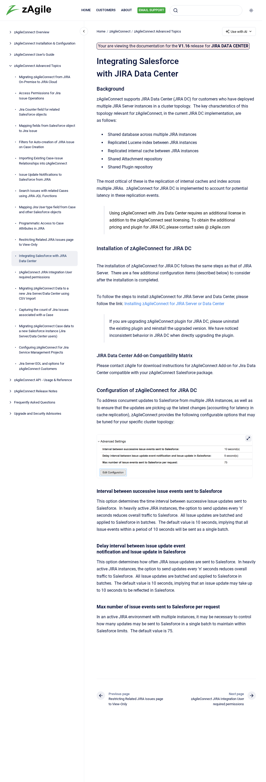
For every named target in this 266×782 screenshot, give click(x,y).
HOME (86, 10)
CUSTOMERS (106, 10)
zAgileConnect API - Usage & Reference (43, 380)
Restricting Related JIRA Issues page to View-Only (46, 242)
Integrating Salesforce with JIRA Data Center (42, 258)
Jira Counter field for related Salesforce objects (39, 112)
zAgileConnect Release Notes (35, 391)
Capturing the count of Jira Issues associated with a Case (44, 312)
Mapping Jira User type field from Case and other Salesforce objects (47, 209)
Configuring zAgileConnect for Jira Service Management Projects (44, 350)
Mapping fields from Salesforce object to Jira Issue (47, 128)
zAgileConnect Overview (31, 32)
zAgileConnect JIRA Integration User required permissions (45, 274)
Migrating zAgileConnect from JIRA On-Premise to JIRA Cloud (44, 79)
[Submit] (175, 10)
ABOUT (126, 10)
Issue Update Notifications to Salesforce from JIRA (40, 177)
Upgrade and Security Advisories (37, 413)
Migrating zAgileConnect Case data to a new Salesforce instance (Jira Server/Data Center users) (46, 331)
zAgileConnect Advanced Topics (37, 66)
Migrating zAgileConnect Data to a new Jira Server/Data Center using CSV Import (44, 293)
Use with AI (239, 32)
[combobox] (206, 10)
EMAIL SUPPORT (151, 10)
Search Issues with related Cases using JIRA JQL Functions (43, 193)
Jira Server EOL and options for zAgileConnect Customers (41, 366)
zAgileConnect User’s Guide (34, 54)
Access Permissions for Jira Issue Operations (40, 95)
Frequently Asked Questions (34, 402)
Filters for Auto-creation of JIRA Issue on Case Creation (46, 144)
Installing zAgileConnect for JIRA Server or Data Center (174, 303)
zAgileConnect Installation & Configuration (44, 43)
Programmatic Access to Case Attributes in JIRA (41, 225)
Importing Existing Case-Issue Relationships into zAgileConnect (43, 160)
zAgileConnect (119, 31)
